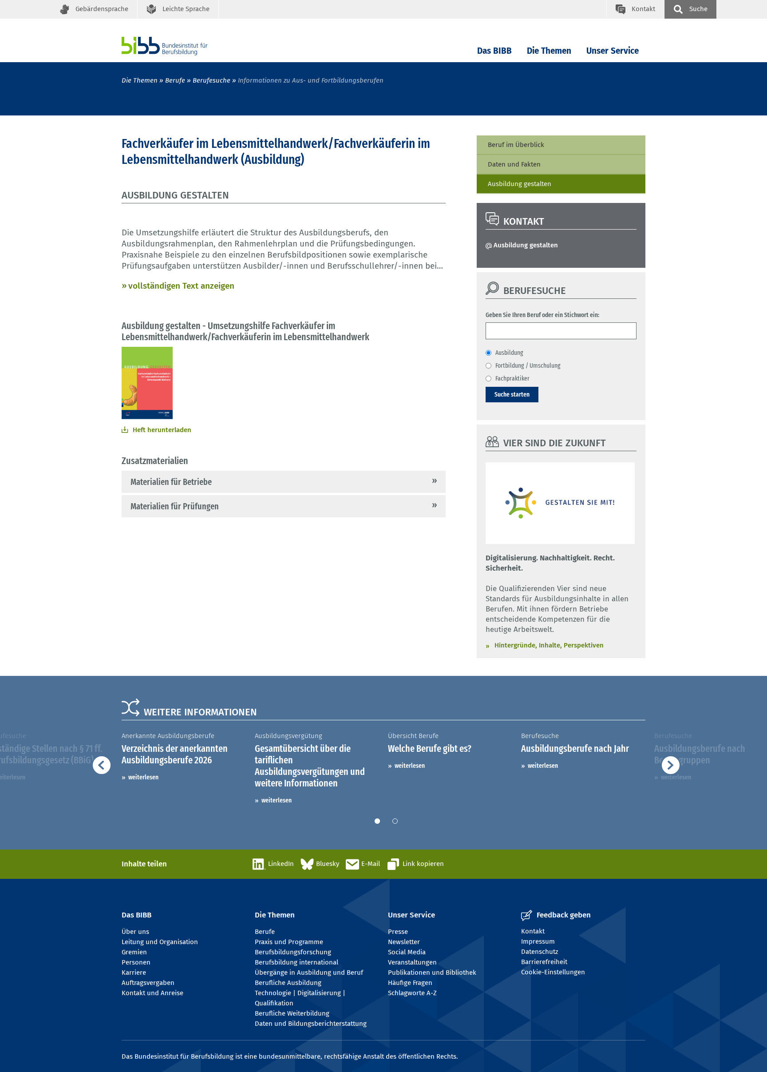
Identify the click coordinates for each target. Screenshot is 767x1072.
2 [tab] (395, 821)
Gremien (134, 952)
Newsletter (404, 942)
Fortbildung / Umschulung (528, 365)
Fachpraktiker (512, 378)
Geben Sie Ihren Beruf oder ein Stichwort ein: (542, 315)
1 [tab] (377, 821)
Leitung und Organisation (160, 942)
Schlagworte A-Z (412, 993)
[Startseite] (178, 46)
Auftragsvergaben (148, 983)
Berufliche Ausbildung (288, 983)
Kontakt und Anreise (152, 993)
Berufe (175, 80)
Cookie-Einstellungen (553, 972)
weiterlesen (143, 777)
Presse (398, 932)
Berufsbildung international (296, 962)
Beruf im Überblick (516, 145)
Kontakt (533, 931)
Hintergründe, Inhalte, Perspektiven (549, 645)
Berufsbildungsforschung (293, 952)
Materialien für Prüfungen (174, 506)
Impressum (538, 941)
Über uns (135, 932)
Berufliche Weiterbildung (292, 1013)
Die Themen (549, 51)
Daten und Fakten (514, 164)
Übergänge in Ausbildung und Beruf (309, 973)
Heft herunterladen (162, 430)
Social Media (407, 952)
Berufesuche (211, 80)
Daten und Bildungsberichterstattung (311, 1024)
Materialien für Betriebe (171, 481)
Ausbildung (509, 353)
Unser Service (612, 51)
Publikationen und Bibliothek (432, 973)
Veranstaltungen (412, 962)
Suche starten (512, 394)
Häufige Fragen (410, 983)
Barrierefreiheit (544, 962)
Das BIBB (494, 51)
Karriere (134, 973)
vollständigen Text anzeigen (181, 286)
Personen (136, 962)
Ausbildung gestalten (519, 184)
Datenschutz (539, 952)
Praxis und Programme (289, 942)
